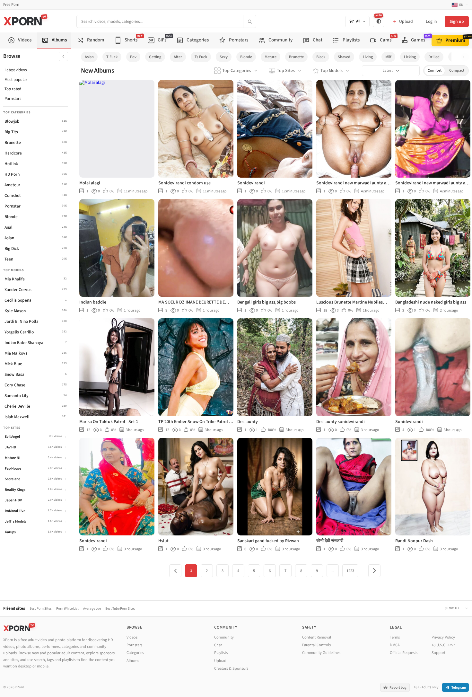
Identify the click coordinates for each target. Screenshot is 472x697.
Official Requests (403, 653)
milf (388, 57)
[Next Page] (374, 570)
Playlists (221, 653)
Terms (395, 637)
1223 (350, 571)
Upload (220, 661)
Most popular (15, 80)
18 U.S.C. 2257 (443, 645)
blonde (246, 57)
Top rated (12, 89)
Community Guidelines (321, 653)
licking (410, 57)
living (368, 57)
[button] (465, 57)
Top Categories (236, 70)
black (320, 57)
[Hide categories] (63, 56)
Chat (218, 645)
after (178, 57)
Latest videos (15, 70)
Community (224, 637)
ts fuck (201, 57)
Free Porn (11, 5)
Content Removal (316, 637)
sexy (224, 57)
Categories (135, 653)
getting (155, 57)
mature (270, 57)
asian (89, 57)
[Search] (249, 21)
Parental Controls (316, 645)
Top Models (331, 70)
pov (133, 57)
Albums (133, 661)
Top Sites (286, 70)
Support (438, 653)
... (332, 571)
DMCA (395, 645)
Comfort (434, 70)
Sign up (457, 21)
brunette (296, 57)
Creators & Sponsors (231, 668)
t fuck (112, 57)
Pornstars (12, 98)
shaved (344, 57)
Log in (431, 21)
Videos (132, 637)
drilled (434, 57)
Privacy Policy (443, 637)
